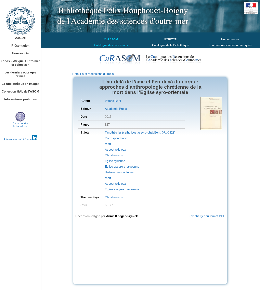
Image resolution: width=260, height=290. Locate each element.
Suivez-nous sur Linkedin (17, 139)
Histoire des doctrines (119, 172)
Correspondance (116, 138)
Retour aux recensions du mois (93, 73)
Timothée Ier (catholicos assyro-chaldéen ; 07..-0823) (140, 132)
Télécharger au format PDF (207, 216)
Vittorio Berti (113, 100)
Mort (108, 144)
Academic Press (116, 108)
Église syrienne (115, 161)
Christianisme (114, 155)
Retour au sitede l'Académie (20, 124)
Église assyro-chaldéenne (122, 166)
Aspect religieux (115, 149)
